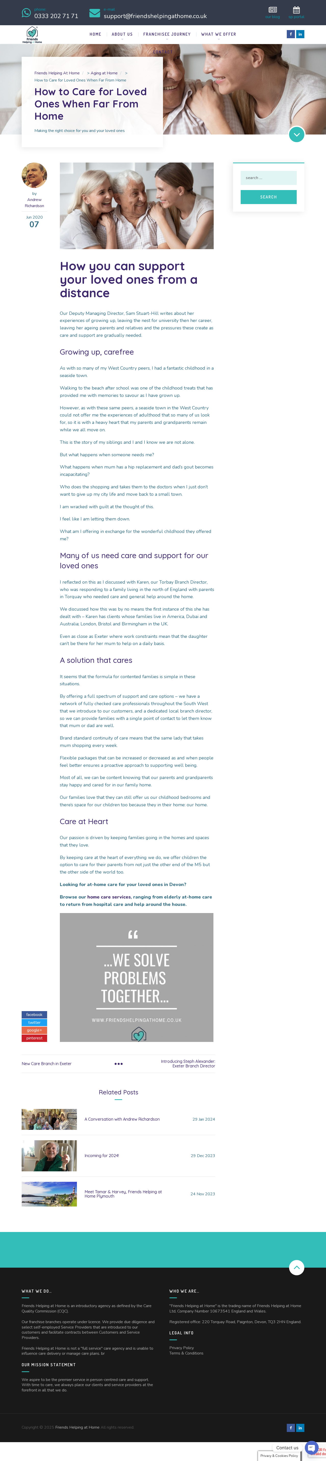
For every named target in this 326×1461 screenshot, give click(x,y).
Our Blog (272, 16)
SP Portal (296, 16)
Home (95, 34)
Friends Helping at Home (77, 1427)
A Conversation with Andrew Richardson (122, 1119)
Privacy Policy (181, 1348)
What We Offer (218, 34)
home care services (109, 897)
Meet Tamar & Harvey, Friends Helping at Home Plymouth (123, 1194)
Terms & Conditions (186, 1353)
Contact (163, 52)
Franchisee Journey (167, 34)
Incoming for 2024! (102, 1155)
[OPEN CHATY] (312, 1448)
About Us (122, 34)
